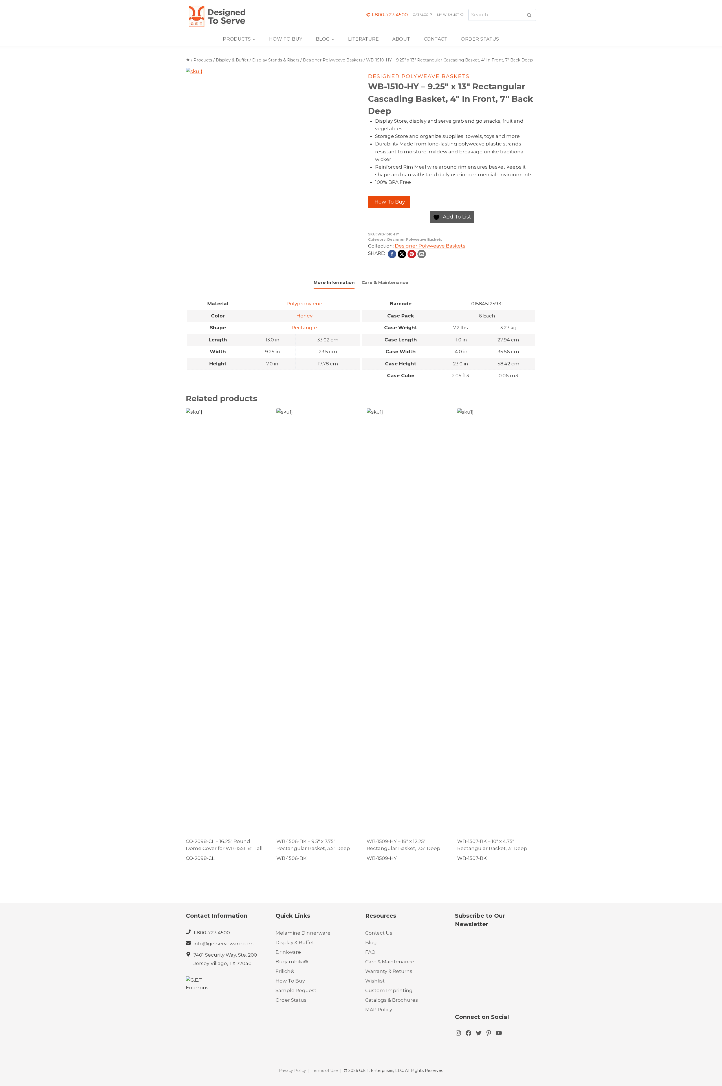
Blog (371, 942)
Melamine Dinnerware (303, 933)
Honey (304, 316)
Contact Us (378, 933)
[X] (402, 254)
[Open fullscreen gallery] (311, 193)
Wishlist (375, 981)
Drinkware (288, 952)
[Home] (188, 60)
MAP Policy (378, 1009)
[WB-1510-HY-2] (251, 133)
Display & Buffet (295, 942)
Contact (435, 39)
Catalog (420, 15)
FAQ (370, 952)
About (401, 39)
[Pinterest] (412, 254)
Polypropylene (304, 303)
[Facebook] (392, 254)
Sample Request (296, 990)
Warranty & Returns (388, 971)
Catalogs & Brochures (391, 1000)
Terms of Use (325, 1070)
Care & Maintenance (389, 961)
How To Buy (285, 39)
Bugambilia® (292, 961)
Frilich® (285, 971)
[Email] (421, 254)
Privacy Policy (292, 1070)
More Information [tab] (334, 282)
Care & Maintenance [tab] (385, 282)
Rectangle (304, 327)
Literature (363, 39)
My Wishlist (448, 15)
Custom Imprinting (389, 990)
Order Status (480, 39)
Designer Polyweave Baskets (419, 76)
